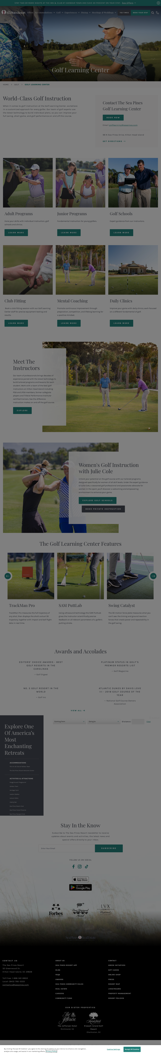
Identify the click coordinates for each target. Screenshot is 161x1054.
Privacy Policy (51, 1051)
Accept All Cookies (132, 1049)
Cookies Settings (113, 1049)
